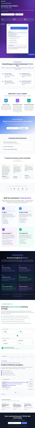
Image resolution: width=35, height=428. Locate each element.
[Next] (21, 392)
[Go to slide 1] (15, 392)
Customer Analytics (24, 356)
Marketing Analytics (18, 356)
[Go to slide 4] (17, 392)
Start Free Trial (18, 14)
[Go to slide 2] (16, 392)
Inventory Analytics (11, 356)
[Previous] (13, 392)
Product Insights (5, 356)
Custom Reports (31, 356)
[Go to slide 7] (19, 392)
